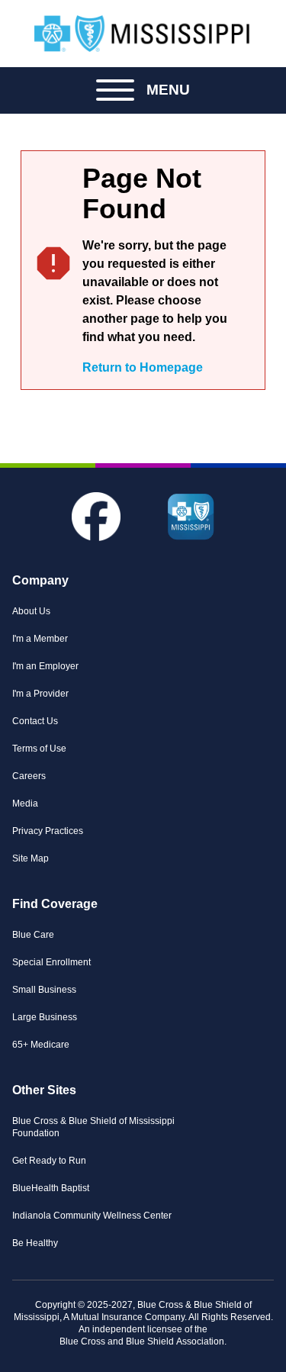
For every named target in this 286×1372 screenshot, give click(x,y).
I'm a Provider (40, 693)
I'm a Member (40, 638)
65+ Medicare (40, 1044)
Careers (29, 776)
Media (25, 803)
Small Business (44, 989)
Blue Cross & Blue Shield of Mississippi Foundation (93, 1127)
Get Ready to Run (49, 1160)
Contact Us (35, 721)
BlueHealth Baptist (50, 1188)
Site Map (30, 858)
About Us (31, 611)
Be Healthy (35, 1243)
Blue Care (33, 934)
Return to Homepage (142, 367)
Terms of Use (39, 748)
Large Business (44, 1017)
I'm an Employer (45, 666)
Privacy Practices (47, 831)
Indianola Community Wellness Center (92, 1215)
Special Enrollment (51, 962)
